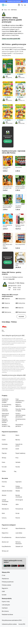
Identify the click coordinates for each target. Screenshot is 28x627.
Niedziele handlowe (7, 614)
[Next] (27, 1)
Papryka (4, 453)
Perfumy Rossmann (19, 542)
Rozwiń (21, 316)
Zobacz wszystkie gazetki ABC (11, 38)
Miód (3, 513)
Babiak (5, 308)
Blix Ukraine (5, 611)
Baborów (19, 308)
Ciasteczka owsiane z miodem (5, 400)
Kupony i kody (6, 601)
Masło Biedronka (20, 528)
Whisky (4, 458)
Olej (15, 471)
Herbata (18, 462)
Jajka (17, 504)
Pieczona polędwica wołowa (5, 420)
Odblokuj (7, 141)
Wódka (4, 471)
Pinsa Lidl (4, 528)
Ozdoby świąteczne (19, 487)
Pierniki (18, 518)
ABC (9, 9)
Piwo (17, 458)
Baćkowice (6, 312)
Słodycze (4, 504)
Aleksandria (20, 299)
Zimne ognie (19, 500)
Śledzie (18, 491)
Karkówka (5, 444)
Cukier (4, 440)
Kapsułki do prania (19, 445)
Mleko (3, 435)
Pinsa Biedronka (6, 537)
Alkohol (4, 495)
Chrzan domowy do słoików (6, 405)
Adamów (6, 299)
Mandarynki (5, 509)
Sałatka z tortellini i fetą (6, 425)
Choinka (4, 482)
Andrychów (20, 303)
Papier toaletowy (20, 453)
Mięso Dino (5, 533)
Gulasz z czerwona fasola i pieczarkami (21, 415)
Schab (17, 513)
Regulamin (5, 588)
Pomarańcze (19, 509)
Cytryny (4, 518)
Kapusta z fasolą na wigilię (20, 410)
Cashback (5, 608)
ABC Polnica (14, 9)
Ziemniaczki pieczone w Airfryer (5, 415)
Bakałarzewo (21, 312)
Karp (3, 486)
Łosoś (17, 449)
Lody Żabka (19, 533)
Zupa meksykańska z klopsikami (20, 400)
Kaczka (18, 467)
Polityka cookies (6, 585)
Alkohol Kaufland (20, 537)
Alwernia (6, 303)
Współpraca (5, 578)
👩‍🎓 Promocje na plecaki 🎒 (14, 1)
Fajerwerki (19, 482)
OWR (3, 591)
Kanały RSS (22, 624)
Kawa (3, 462)
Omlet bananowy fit (20, 420)
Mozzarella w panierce (19, 425)
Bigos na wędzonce (18, 405)
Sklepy (5, 9)
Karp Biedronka (6, 546)
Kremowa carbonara (5, 410)
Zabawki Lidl (19, 546)
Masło (17, 435)
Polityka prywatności (8, 582)
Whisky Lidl (5, 551)
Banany (18, 440)
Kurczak (4, 467)
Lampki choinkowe (5, 500)
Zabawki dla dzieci (7, 491)
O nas (3, 575)
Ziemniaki (5, 449)
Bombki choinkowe (19, 496)
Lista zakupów (6, 605)
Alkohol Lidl (5, 542)
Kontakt (4, 595)
